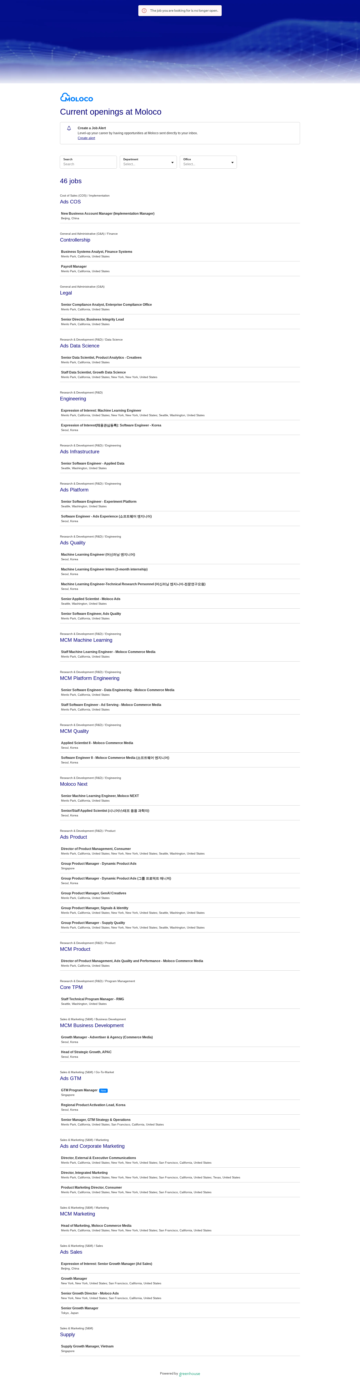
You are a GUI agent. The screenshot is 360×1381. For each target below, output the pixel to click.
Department (130, 159)
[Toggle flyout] (172, 162)
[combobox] (123, 164)
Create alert (86, 138)
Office (187, 159)
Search (67, 159)
